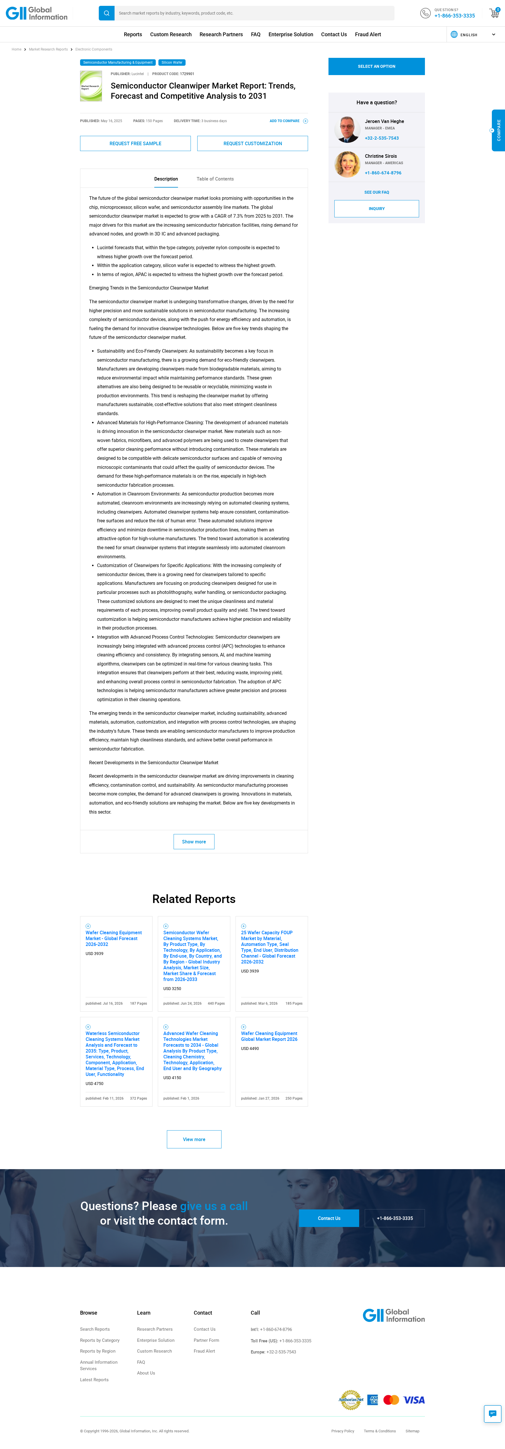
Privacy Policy (342, 1431)
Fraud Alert (368, 34)
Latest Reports (94, 1379)
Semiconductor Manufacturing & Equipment (118, 62)
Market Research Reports (48, 49)
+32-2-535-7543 (382, 138)
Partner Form (206, 1340)
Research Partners (221, 34)
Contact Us (334, 34)
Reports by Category (100, 1340)
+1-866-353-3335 (455, 15)
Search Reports (95, 1329)
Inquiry (377, 208)
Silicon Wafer (172, 62)
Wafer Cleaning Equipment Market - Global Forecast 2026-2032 (114, 938)
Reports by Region (97, 1351)
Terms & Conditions (380, 1431)
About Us (146, 1373)
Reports (133, 34)
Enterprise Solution (291, 34)
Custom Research (171, 34)
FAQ (255, 34)
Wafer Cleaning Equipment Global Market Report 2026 (269, 1036)
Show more (194, 841)
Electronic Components (93, 49)
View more (194, 1139)
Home (17, 49)
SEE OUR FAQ (376, 192)
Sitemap (412, 1431)
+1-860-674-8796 (383, 173)
